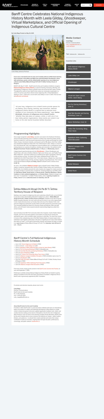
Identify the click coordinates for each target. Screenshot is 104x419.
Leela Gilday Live (30, 245)
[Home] (10, 5)
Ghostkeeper (23, 257)
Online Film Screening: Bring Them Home (77, 130)
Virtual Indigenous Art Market (29, 244)
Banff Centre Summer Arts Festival (49, 268)
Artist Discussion (30, 264)
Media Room (72, 171)
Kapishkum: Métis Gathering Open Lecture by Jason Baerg (35, 247)
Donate (99, 5)
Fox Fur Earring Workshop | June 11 (77, 105)
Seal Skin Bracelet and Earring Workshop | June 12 (78, 114)
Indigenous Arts (73, 54)
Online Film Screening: (33, 254)
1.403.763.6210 (70, 46)
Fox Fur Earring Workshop (27, 249)
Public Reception (25, 259)
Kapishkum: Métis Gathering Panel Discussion (32, 262)
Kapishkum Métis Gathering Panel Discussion (77, 139)
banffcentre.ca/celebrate (21, 96)
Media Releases (73, 164)
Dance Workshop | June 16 (77, 122)
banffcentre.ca (36, 321)
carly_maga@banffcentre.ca (73, 44)
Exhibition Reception (31, 256)
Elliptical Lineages (74, 89)
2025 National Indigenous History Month (76, 68)
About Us (77, 5)
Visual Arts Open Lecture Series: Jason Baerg (76, 97)
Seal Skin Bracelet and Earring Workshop (31, 251)
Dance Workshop (25, 252)
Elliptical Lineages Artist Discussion (76, 147)
